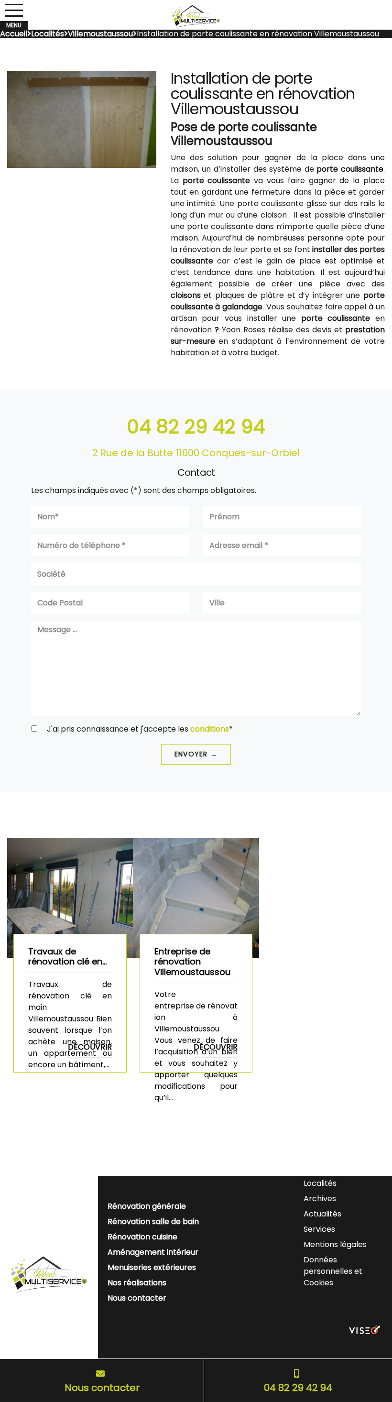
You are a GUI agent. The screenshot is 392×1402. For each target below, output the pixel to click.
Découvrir (90, 1046)
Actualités (322, 1213)
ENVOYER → (196, 754)
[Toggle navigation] (14, 10)
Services (319, 1229)
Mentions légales (335, 1244)
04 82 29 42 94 (196, 426)
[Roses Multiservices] (196, 16)
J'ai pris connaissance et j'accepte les (139, 728)
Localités (320, 1183)
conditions (209, 728)
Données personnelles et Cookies (333, 1271)
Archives (320, 1198)
